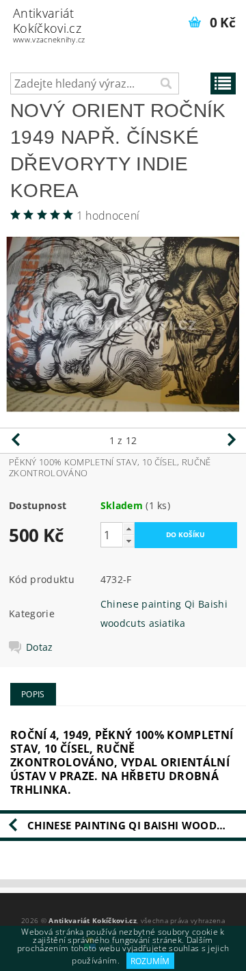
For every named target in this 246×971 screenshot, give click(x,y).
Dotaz (39, 647)
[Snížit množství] (128, 540)
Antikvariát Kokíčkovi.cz (49, 24)
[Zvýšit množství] (128, 528)
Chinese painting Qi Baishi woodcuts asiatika (136, 825)
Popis (33, 694)
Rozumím (150, 961)
